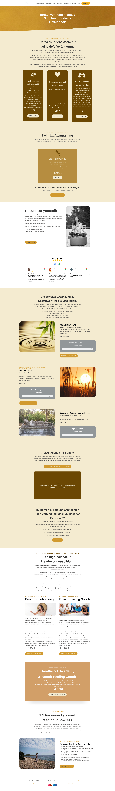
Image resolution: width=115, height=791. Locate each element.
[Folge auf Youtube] (51, 785)
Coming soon (57, 116)
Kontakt (73, 783)
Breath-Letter (85, 3)
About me (74, 3)
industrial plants (34, 783)
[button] (89, 275)
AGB (69, 783)
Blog (79, 3)
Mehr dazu (57, 177)
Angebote (59, 3)
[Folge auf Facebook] (56, 785)
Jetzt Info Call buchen (34, 653)
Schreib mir (57, 539)
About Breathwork (40, 3)
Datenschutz (77, 780)
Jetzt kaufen (33, 115)
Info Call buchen (57, 195)
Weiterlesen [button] (30, 281)
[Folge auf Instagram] (49, 785)
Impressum (70, 780)
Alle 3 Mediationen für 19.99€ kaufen (57, 466)
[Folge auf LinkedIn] (54, 785)
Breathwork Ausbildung (50, 3)
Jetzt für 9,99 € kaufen (68, 355)
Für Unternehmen (67, 3)
